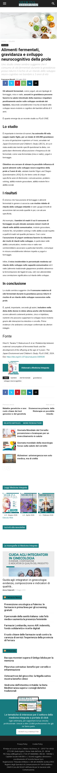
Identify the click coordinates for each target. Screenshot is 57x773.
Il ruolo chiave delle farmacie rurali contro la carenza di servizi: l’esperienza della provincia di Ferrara (28, 637)
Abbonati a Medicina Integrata (35, 368)
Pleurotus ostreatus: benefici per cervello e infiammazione (27, 668)
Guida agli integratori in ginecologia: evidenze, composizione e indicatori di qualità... (26, 583)
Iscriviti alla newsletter (14, 527)
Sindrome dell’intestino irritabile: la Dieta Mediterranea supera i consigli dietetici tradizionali (25, 688)
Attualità (11, 41)
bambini (14, 378)
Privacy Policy (22, 744)
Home (3, 41)
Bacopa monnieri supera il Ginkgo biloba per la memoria (28, 659)
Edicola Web (8, 518)
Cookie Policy (37, 744)
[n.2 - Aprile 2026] (28, 503)
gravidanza (37, 378)
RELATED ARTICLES (12, 423)
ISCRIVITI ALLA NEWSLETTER (28, 732)
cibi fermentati (25, 378)
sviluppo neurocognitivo (12, 381)
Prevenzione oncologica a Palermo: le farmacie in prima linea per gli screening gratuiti (25, 607)
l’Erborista (11, 651)
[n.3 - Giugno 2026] (13, 367)
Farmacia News (13, 597)
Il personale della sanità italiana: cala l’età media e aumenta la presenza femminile (26, 618)
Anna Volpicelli (8, 590)
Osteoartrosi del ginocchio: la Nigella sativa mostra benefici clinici (27, 677)
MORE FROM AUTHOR (32, 423)
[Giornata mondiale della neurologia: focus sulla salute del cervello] (9, 445)
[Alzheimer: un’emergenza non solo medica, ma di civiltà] (9, 458)
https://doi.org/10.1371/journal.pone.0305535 (26, 357)
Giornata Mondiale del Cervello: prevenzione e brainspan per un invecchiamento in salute (33, 433)
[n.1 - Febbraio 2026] (46, 503)
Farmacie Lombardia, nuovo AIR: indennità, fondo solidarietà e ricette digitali (27, 627)
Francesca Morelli (8, 79)
